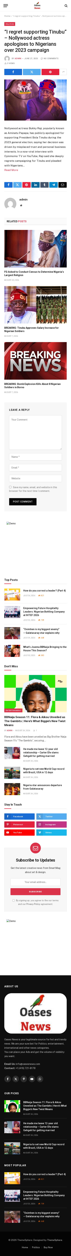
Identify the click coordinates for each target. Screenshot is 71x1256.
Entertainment (13, 710)
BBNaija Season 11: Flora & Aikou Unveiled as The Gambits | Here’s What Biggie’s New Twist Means (34, 721)
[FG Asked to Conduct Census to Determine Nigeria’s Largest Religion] (35, 248)
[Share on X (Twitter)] (32, 72)
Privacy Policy (33, 904)
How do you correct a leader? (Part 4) (44, 590)
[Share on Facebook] (13, 72)
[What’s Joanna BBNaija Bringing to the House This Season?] (12, 651)
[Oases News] (37, 5)
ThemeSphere (54, 1240)
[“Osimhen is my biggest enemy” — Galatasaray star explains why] (12, 633)
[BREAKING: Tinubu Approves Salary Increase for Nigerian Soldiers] (35, 304)
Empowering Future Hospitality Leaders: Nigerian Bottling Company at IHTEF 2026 (44, 612)
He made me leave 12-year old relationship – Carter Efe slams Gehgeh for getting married (41, 752)
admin (18, 58)
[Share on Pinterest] (50, 72)
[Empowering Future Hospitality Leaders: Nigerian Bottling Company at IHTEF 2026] (12, 612)
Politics (10, 24)
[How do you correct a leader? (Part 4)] (12, 595)
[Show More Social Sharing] (63, 72)
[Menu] (5, 6)
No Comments (51, 58)
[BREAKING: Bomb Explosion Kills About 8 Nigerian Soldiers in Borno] (35, 360)
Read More (11, 170)
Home (7, 16)
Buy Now (48, 1247)
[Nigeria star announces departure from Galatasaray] (12, 789)
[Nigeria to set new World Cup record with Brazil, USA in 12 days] (12, 773)
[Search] (66, 6)
